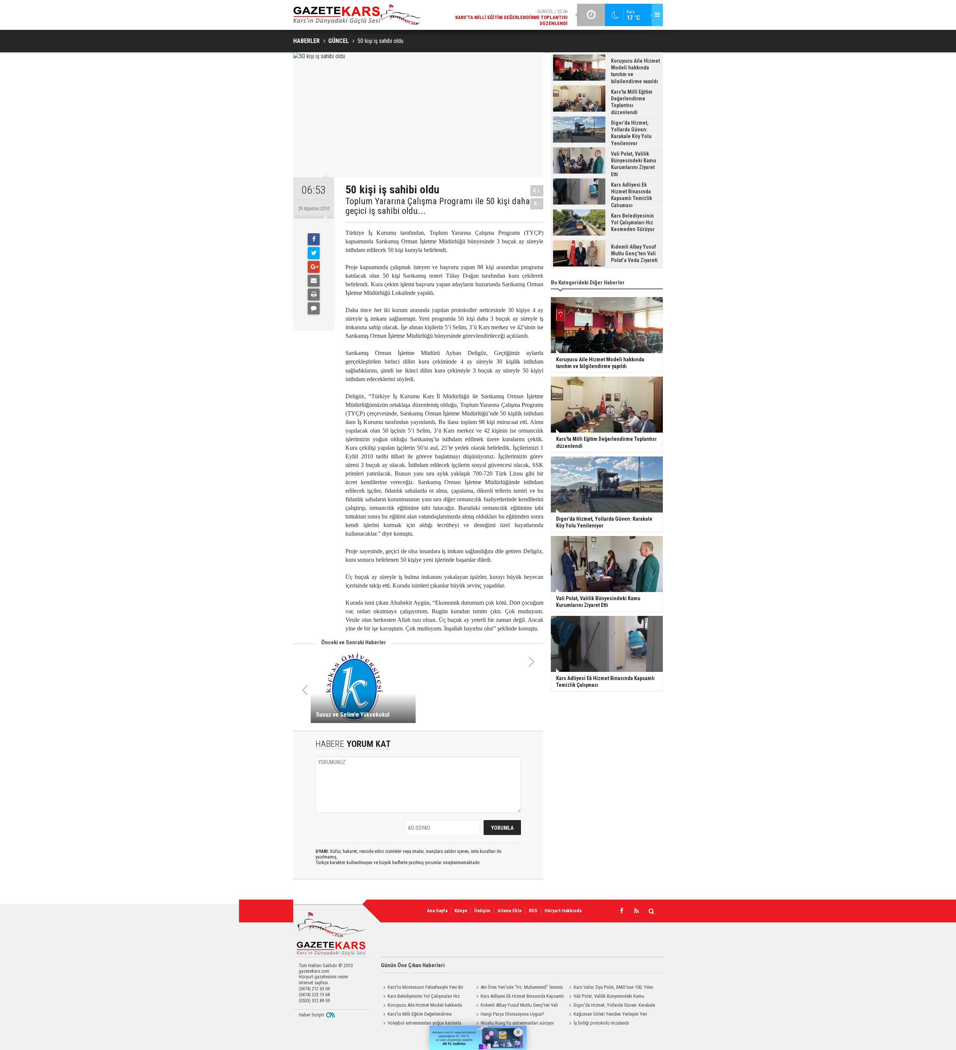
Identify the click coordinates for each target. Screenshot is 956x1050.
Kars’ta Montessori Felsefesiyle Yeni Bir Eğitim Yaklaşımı (422, 988)
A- (537, 203)
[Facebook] (314, 239)
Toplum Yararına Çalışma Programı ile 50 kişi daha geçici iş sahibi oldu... (437, 206)
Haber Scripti (311, 1015)
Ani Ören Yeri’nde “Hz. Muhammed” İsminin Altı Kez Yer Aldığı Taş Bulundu (518, 988)
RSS (533, 910)
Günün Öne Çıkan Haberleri (413, 965)
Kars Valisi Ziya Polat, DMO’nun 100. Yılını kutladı (610, 988)
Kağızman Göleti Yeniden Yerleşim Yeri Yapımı (607, 1015)
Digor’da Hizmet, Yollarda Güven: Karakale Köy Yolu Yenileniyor (611, 1006)
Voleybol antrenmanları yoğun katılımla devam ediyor (421, 1024)
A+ (537, 190)
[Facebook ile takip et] (621, 911)
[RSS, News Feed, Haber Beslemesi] (636, 911)
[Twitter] (314, 253)
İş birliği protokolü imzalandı (601, 1023)
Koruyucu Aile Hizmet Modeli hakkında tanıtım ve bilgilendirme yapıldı (421, 1006)
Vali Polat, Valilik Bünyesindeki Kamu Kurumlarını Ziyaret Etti (605, 997)
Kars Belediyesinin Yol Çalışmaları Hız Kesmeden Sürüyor (420, 997)
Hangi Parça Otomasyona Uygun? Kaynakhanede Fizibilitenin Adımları (509, 1015)
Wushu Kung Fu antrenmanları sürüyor (517, 1023)
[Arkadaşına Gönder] (314, 281)
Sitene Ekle (509, 910)
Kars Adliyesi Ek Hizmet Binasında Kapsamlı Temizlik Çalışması (519, 997)
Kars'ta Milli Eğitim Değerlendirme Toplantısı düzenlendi (416, 1015)
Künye (460, 910)
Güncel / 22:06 (511, 17)
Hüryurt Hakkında (562, 910)
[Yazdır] (314, 294)
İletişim (482, 910)
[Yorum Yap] (314, 308)
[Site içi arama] (651, 911)
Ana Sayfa (437, 910)
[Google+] (314, 267)
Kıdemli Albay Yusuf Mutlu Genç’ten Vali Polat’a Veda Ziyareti (516, 1006)
